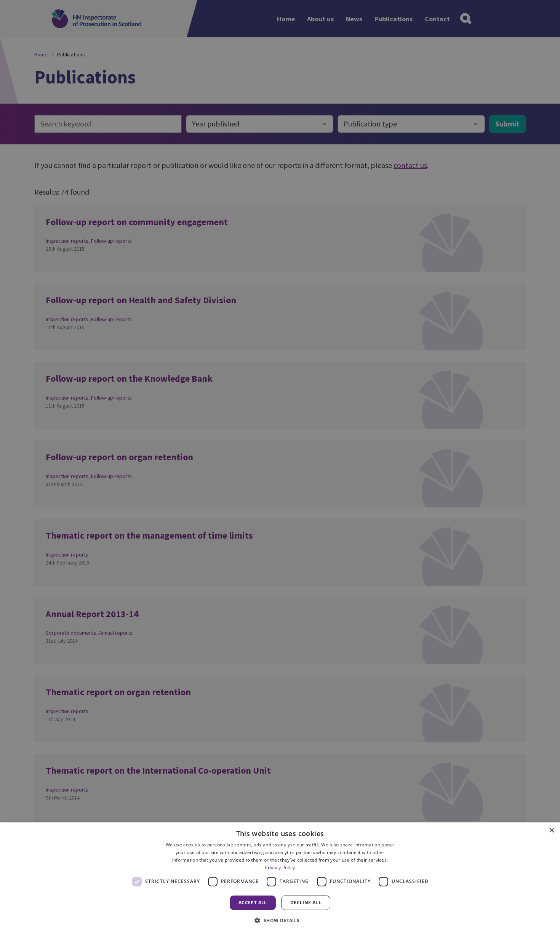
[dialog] (280, 878)
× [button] (551, 830)
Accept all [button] (252, 902)
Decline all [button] (305, 902)
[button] (279, 920)
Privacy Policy (280, 867)
